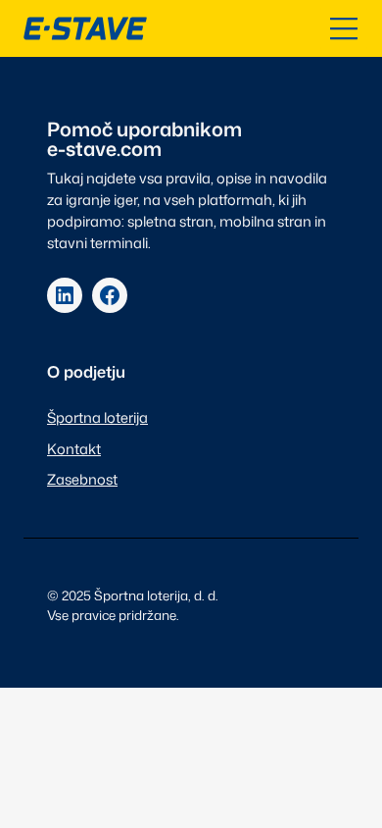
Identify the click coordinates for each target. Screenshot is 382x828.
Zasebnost (82, 479)
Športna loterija (97, 417)
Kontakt (74, 449)
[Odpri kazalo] (343, 28)
